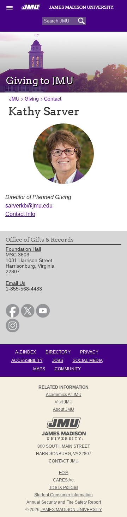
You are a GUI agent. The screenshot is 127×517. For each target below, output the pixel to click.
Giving (32, 98)
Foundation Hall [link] (23, 249)
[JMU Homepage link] (63, 438)
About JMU (63, 409)
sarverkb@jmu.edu (29, 206)
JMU (14, 98)
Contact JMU (64, 461)
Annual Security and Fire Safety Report (63, 502)
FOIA (63, 472)
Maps (39, 368)
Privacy (89, 352)
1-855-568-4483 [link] (24, 289)
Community (68, 368)
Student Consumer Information (63, 494)
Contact (52, 98)
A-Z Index (25, 352)
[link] (12, 316)
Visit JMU (64, 402)
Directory (58, 352)
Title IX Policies (63, 487)
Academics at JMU (63, 394)
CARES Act (63, 480)
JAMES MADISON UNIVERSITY (71, 509)
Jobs (57, 360)
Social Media (88, 360)
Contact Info (20, 214)
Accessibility (27, 360)
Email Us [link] (15, 283)
